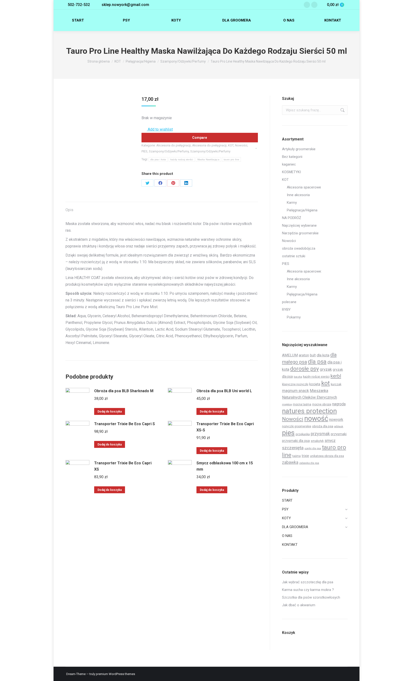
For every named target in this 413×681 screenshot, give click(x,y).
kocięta (314, 384)
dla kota (323, 355)
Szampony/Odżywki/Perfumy (169, 151)
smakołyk (317, 441)
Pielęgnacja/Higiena (302, 210)
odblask (338, 426)
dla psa (317, 361)
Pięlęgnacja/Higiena (302, 294)
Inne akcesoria (298, 195)
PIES (144, 151)
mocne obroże (321, 404)
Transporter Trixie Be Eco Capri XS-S (225, 427)
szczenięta (293, 447)
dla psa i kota (158, 159)
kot (325, 383)
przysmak (320, 433)
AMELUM (290, 355)
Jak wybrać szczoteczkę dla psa (307, 582)
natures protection (309, 411)
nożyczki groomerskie (296, 426)
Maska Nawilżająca (208, 159)
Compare (199, 137)
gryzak (326, 369)
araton (304, 355)
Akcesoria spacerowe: (304, 271)
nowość (316, 418)
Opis (69, 210)
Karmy (292, 202)
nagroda (339, 404)
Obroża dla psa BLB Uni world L (224, 391)
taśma (296, 456)
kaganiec (289, 164)
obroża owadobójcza (298, 248)
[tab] (69, 207)
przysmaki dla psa (296, 441)
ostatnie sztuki (293, 256)
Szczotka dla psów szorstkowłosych (311, 597)
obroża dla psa (322, 426)
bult (313, 355)
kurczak (336, 384)
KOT (231, 145)
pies (288, 433)
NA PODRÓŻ (291, 218)
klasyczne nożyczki (295, 384)
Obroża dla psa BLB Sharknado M (123, 391)
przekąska (303, 434)
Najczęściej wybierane (299, 225)
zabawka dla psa (309, 463)
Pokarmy (294, 317)
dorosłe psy (304, 368)
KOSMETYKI (291, 172)
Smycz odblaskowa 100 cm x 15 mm (224, 466)
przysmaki (339, 434)
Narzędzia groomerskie (300, 233)
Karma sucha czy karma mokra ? (308, 590)
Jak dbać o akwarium (298, 605)
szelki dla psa (312, 448)
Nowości (241, 145)
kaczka (298, 376)
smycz (330, 440)
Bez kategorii (292, 157)
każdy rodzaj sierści (181, 159)
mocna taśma (302, 404)
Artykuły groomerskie (298, 149)
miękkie (287, 404)
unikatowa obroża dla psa (327, 456)
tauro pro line (231, 159)
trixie (305, 456)
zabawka (290, 462)
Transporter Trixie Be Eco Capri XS (123, 466)
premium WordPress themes (115, 674)
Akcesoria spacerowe (304, 187)
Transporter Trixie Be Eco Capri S (124, 424)
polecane (289, 302)
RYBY (286, 309)
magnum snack (295, 390)
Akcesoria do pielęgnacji (173, 145)
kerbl (336, 376)
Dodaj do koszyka (110, 411)
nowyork (336, 419)
